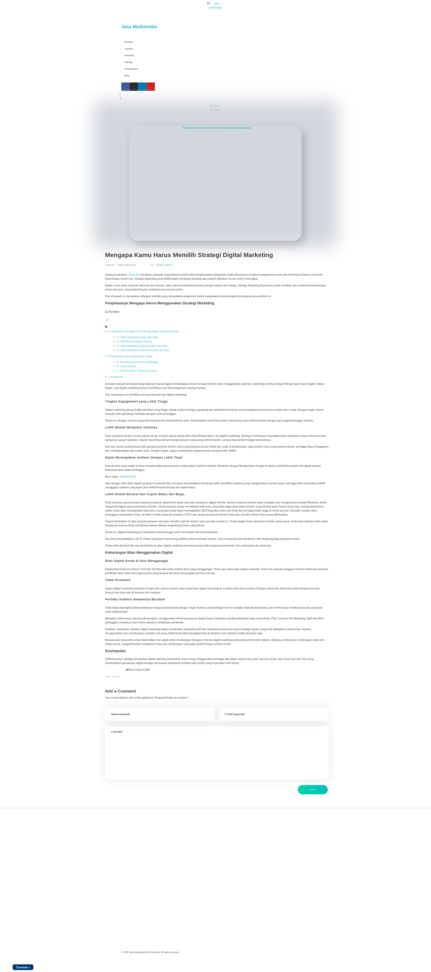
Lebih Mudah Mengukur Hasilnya (136, 341)
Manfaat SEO (128, 476)
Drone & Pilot (229, 853)
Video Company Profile (234, 815)
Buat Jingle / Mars (231, 838)
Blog (127, 75)
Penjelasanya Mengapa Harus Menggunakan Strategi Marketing (144, 331)
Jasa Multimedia (139, 26)
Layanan (129, 48)
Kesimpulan (116, 376)
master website (164, 264)
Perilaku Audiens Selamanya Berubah (138, 370)
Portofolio (129, 55)
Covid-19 (133, 274)
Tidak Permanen (128, 366)
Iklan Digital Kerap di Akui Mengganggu (139, 362)
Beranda (129, 42)
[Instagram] (134, 86)
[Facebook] (125, 86)
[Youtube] (150, 86)
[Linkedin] (142, 86)
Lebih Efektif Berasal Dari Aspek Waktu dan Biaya (144, 350)
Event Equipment (231, 845)
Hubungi (128, 62)
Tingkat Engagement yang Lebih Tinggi (139, 337)
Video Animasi (229, 830)
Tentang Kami (131, 69)
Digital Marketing (127, 264)
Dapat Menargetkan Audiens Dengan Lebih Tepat (144, 346)
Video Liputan (229, 822)
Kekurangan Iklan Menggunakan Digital (131, 356)
